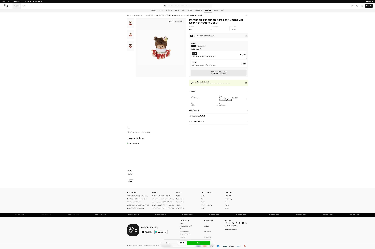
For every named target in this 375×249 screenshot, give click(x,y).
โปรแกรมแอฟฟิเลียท (231, 229)
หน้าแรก (129, 15)
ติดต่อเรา (206, 226)
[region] (160, 47)
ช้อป (24, 6)
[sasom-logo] (5, 6)
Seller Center (5, 1)
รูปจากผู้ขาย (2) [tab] (179, 21)
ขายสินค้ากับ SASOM (231, 226)
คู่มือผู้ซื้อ (182, 223)
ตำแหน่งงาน (182, 237)
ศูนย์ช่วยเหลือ (207, 232)
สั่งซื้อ (198, 243)
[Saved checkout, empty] (362, 6)
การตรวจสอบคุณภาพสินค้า (186, 226)
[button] (187, 6)
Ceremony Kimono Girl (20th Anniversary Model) (228, 99)
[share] (246, 15)
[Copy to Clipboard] (217, 105)
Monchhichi (149, 15)
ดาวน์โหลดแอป (15, 1)
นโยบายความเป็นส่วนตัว (185, 234)
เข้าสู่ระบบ (369, 6)
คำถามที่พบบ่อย (208, 237)
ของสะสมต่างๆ (138, 15)
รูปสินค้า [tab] (171, 21)
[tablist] (176, 21)
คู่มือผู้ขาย (182, 229)
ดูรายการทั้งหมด (215, 73)
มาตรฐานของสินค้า (184, 231)
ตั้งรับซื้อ (224, 73)
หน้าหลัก (16, 6)
